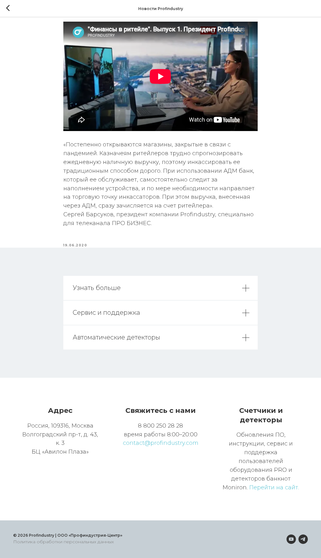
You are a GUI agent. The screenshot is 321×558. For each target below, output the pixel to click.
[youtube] (291, 539)
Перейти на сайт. (274, 487)
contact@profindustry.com (160, 443)
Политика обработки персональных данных (63, 542)
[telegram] (303, 539)
